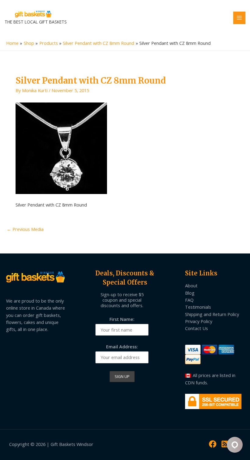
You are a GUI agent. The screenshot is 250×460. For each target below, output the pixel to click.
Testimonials (198, 307)
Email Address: (122, 346)
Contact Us (196, 328)
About (191, 285)
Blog (190, 293)
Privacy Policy (198, 321)
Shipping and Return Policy (212, 314)
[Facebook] (212, 444)
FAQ (189, 300)
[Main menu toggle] (239, 18)
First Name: (121, 319)
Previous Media (25, 229)
